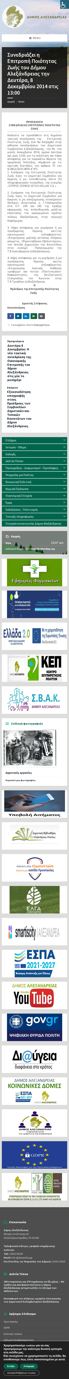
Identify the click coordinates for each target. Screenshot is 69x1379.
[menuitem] (34, 440)
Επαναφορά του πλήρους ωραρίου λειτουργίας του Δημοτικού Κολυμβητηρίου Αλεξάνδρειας (32, 1300)
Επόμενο (12, 387)
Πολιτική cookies (13, 1334)
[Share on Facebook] (10, 316)
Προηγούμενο (15, 341)
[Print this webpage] (41, 316)
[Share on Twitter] (18, 316)
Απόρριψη (29, 1366)
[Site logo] (34, 27)
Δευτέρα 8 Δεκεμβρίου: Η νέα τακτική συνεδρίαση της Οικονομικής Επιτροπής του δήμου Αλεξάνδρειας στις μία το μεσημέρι (19, 362)
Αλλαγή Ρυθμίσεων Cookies (21, 1372)
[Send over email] (34, 316)
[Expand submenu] (64, 440)
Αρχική (11, 101)
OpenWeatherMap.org (42, 548)
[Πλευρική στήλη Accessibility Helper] (64, 4)
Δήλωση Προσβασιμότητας (19, 1340)
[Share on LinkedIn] (26, 316)
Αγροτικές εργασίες (19, 772)
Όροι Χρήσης (11, 1321)
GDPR (7, 1327)
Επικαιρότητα (41, 325)
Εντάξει (11, 1366)
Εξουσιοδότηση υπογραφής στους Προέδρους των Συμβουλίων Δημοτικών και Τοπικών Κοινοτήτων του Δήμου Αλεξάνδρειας (19, 409)
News (21, 101)
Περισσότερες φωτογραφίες (21, 780)
